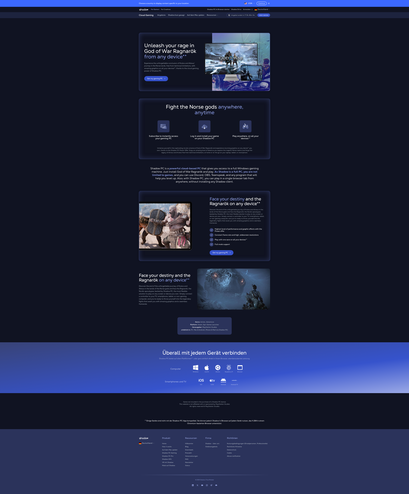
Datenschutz (231, 450)
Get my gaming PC (155, 78)
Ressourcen (211, 15)
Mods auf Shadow (168, 465)
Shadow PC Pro (167, 456)
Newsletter (189, 462)
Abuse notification (233, 456)
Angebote (161, 15)
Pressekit (188, 453)
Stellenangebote (211, 447)
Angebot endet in (243, 15)
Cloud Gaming (146, 15)
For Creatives (166, 9)
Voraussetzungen (191, 456)
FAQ (186, 459)
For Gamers (155, 9)
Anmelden (247, 9)
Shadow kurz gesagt (176, 15)
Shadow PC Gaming (169, 453)
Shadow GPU (167, 459)
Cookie (229, 453)
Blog (186, 447)
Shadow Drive (236, 9)
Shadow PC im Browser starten (218, 9)
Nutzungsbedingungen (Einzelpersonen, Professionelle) (247, 443)
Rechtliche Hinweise (234, 447)
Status (187, 465)
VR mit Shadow (167, 462)
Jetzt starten (263, 15)
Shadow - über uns (212, 443)
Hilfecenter (189, 443)
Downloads (189, 450)
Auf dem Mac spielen (195, 15)
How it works (167, 447)
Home (164, 443)
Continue (261, 3)
